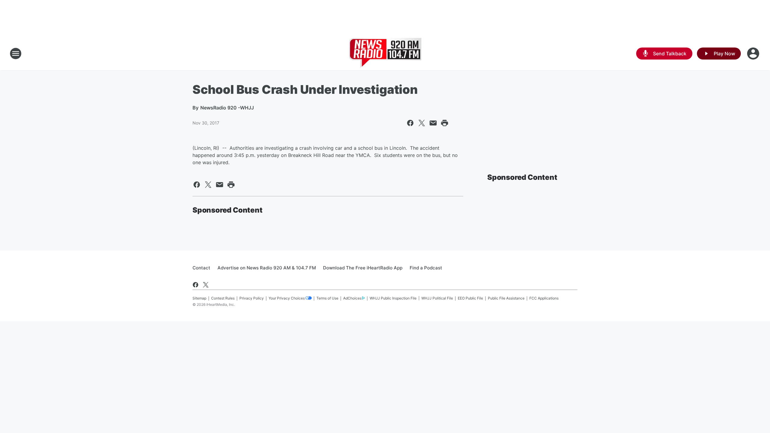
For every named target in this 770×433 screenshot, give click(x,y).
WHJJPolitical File (437, 298)
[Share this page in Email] (433, 123)
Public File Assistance (506, 298)
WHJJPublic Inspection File (393, 298)
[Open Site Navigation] (16, 54)
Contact (201, 268)
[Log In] (753, 54)
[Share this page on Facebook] (410, 123)
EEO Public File (470, 298)
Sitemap (199, 298)
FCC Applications (544, 298)
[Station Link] (385, 53)
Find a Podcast (426, 268)
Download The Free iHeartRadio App (362, 268)
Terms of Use (327, 298)
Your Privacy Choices (287, 298)
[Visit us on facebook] (195, 284)
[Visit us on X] (205, 284)
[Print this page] (444, 123)
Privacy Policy (251, 298)
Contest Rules (223, 298)
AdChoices (352, 298)
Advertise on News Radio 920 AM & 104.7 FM (266, 268)
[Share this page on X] (421, 123)
